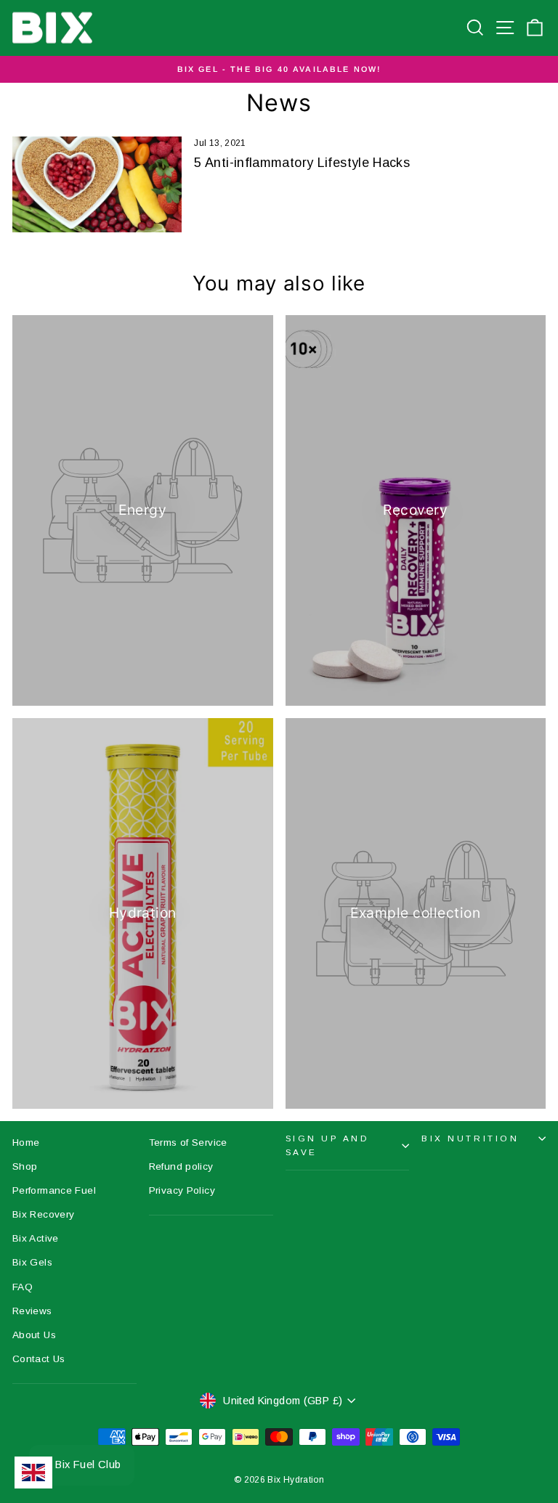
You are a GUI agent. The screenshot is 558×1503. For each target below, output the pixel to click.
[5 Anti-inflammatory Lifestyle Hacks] (97, 184)
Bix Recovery (43, 1214)
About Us (34, 1334)
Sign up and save (328, 1145)
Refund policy (181, 1166)
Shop (24, 1166)
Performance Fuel (54, 1190)
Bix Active (35, 1238)
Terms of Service (188, 1142)
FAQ (22, 1287)
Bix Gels (32, 1262)
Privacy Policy (182, 1190)
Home (25, 1142)
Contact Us (38, 1358)
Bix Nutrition (470, 1138)
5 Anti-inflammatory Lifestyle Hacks (302, 162)
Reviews (32, 1311)
